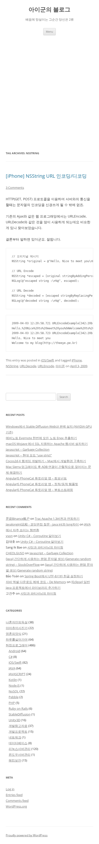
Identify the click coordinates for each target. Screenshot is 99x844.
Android (14, 651)
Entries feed (14, 795)
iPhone (77, 360)
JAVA (12, 668)
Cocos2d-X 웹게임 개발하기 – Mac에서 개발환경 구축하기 (46, 461)
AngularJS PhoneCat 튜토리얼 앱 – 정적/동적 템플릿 (42, 484)
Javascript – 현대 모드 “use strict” (29, 455)
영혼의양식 (13, 634)
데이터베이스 (18, 743)
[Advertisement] (49, 87)
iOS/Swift (47, 360)
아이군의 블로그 (49, 9)
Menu (49, 31)
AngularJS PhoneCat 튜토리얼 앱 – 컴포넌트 (36, 478)
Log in (10, 789)
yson (9, 536)
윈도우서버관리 (20, 754)
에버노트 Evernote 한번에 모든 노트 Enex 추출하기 (41, 438)
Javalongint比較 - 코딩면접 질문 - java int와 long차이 (42, 524)
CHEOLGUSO (15, 553)
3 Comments (15, 187)
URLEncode (46, 366)
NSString (12, 366)
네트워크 (15, 737)
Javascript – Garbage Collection (28, 449)
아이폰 (60, 366)
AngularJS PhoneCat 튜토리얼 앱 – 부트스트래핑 (39, 490)
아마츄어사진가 (17, 628)
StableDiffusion (20, 714)
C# (10, 657)
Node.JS (14, 685)
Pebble (14, 697)
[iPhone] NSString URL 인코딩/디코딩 (46, 176)
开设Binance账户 (18, 518)
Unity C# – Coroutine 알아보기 (39, 536)
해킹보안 (15, 760)
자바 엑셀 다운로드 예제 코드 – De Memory (36, 582)
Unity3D (14, 720)
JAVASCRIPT (17, 674)
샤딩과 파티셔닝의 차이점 (45, 547)
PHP (12, 703)
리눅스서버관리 (20, 749)
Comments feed (17, 800)
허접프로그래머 (17, 645)
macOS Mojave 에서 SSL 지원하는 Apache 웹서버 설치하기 (47, 444)
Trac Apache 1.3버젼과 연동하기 (57, 518)
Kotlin (13, 680)
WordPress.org (16, 806)
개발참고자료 (18, 726)
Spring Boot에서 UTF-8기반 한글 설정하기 (54, 576)
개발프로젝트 (18, 731)
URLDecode (28, 366)
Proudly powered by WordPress (27, 835)
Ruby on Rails (18, 708)
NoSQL (14, 691)
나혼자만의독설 (17, 622)
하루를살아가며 (17, 639)
